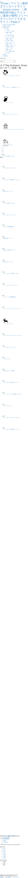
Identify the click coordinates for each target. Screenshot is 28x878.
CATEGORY (6, 28)
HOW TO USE (6, 26)
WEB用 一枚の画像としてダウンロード (10, 877)
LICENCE (5, 56)
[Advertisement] (6, 462)
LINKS (4, 54)
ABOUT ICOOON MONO (9, 25)
